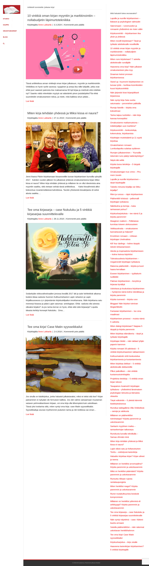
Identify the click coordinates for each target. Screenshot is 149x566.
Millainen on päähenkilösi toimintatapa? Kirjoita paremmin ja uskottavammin (125, 418)
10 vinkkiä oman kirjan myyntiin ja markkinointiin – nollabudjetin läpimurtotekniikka (125, 51)
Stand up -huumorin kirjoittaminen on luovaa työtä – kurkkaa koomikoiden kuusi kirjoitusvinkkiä (126, 85)
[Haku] (3, 43)
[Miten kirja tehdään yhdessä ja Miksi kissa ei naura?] (63, 147)
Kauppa (6, 25)
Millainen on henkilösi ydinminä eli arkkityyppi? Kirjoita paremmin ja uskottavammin (125, 504)
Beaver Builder (96, 563)
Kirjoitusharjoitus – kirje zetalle (123, 542)
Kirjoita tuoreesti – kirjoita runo (124, 299)
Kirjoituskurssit (10, 31)
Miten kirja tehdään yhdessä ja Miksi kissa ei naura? (62, 113)
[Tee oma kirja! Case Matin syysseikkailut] (63, 364)
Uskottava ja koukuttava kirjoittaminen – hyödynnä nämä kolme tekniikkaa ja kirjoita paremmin (127, 291)
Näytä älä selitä (117, 160)
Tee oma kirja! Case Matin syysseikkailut (54, 326)
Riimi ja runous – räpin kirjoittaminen (126, 194)
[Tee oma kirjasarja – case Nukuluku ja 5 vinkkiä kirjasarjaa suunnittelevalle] (63, 256)
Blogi (5, 37)
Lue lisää (30, 101)
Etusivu (6, 19)
